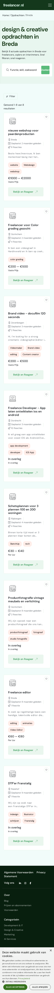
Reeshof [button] (14, 789)
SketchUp (15, 543)
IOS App (30, 452)
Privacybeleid (24, 978)
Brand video (34, 348)
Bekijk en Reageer (23, 191)
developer (15, 452)
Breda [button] (13, 139)
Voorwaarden (11, 910)
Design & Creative (13, 929)
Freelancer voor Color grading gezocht (23, 226)
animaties (27, 723)
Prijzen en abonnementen (17, 905)
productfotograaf (19, 632)
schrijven (14, 820)
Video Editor (16, 730)
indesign (14, 814)
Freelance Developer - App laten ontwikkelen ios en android (26, 411)
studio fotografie (18, 638)
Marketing (9, 934)
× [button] (51, 950)
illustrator (28, 814)
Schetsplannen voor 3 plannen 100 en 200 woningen (23, 509)
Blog (6, 900)
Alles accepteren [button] (15, 987)
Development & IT (13, 925)
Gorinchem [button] (16, 234)
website (14, 165)
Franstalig (29, 820)
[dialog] (27, 970)
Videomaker (16, 348)
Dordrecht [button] (15, 420)
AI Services (10, 939)
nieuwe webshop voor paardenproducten (23, 132)
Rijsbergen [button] (15, 518)
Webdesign (29, 165)
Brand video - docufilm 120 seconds (26, 315)
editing (13, 354)
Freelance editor (19, 692)
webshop (14, 171)
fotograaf (38, 632)
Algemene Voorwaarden (18, 872)
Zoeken (45, 69)
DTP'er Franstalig (19, 783)
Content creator (31, 354)
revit (27, 543)
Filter (12, 96)
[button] (46, 116)
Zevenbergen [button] (17, 322)
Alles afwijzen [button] (40, 987)
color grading (16, 259)
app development (19, 445)
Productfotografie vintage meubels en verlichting (26, 599)
